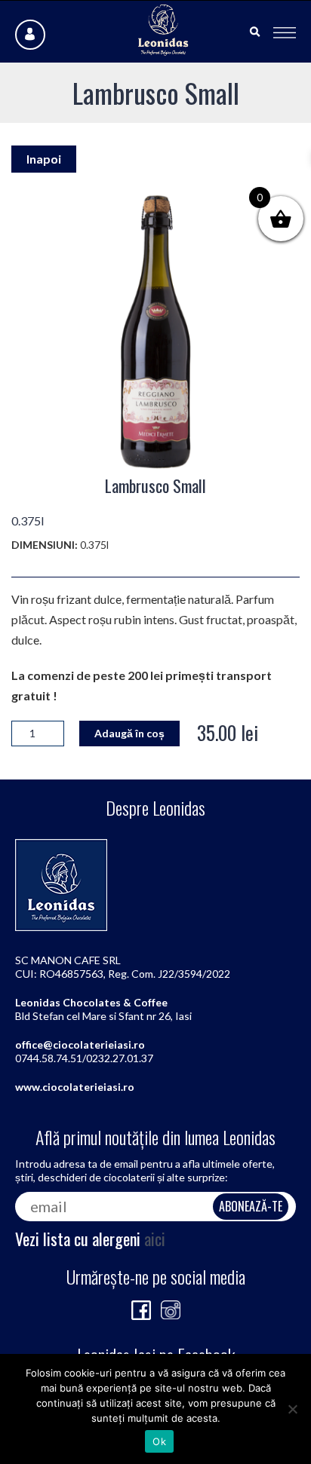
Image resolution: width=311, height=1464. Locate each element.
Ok (159, 1441)
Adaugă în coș (129, 733)
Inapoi (43, 159)
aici (154, 1238)
